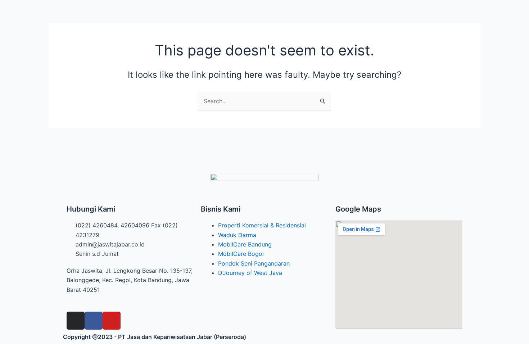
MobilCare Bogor (241, 253)
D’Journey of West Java (250, 272)
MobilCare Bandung (245, 244)
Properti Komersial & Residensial (262, 225)
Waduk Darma (237, 235)
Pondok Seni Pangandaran (254, 263)
